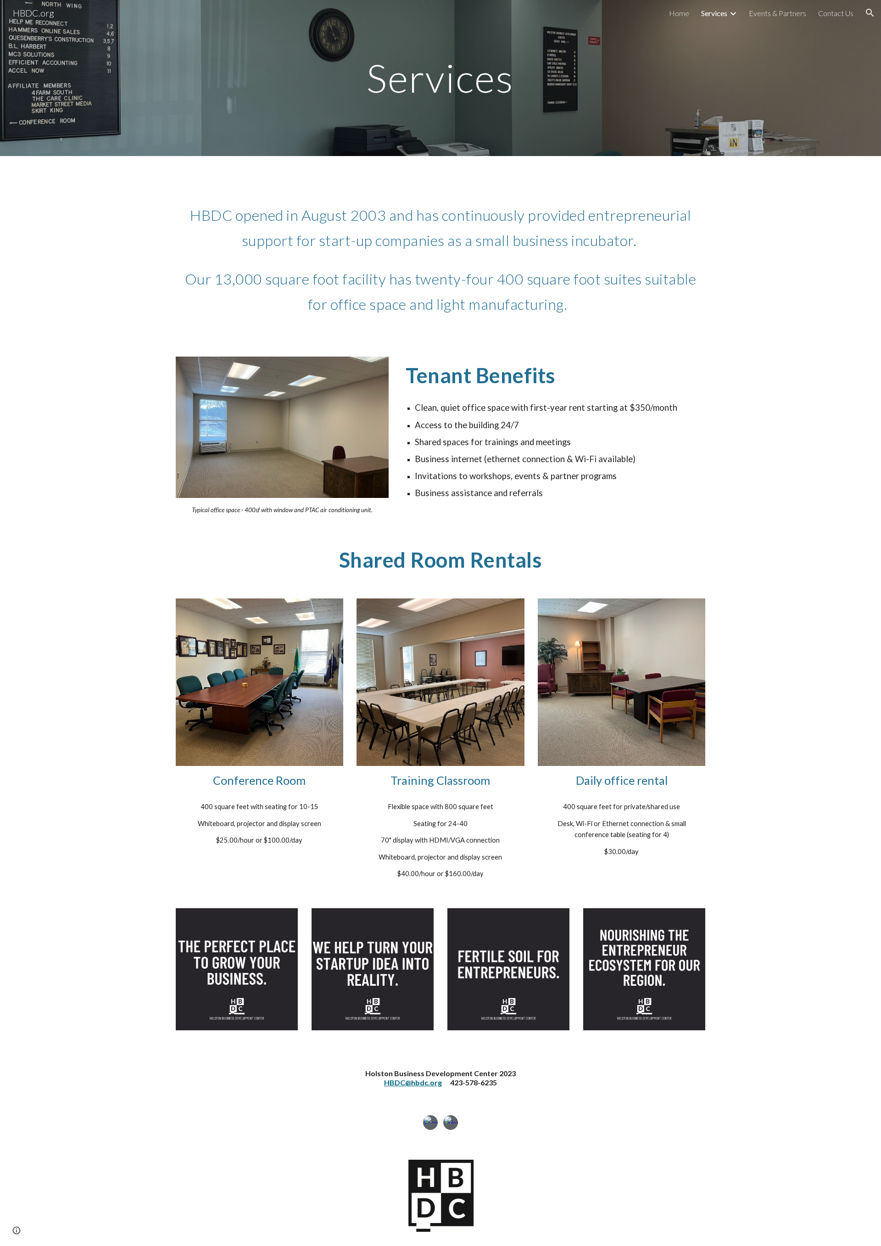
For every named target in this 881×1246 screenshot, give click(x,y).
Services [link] (714, 13)
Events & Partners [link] (777, 13)
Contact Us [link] (835, 13)
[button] (870, 13)
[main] (440, 78)
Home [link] (679, 13)
